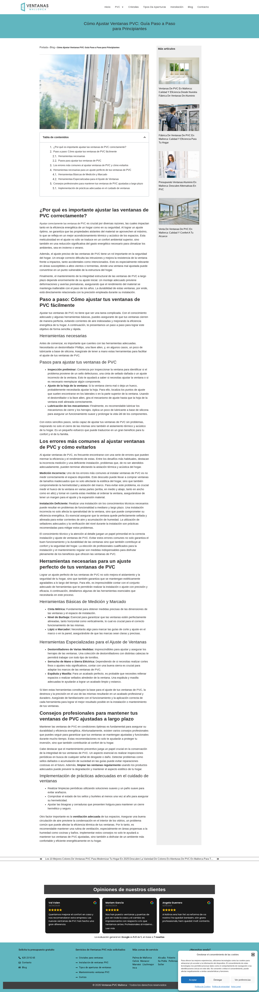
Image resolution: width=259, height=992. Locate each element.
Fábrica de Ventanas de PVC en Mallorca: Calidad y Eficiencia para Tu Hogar (177, 139)
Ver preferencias (243, 980)
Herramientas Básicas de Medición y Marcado (82, 174)
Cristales (133, 7)
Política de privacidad (221, 987)
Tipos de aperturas (154, 7)
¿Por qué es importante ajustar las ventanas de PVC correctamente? (89, 147)
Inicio (107, 7)
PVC (117, 7)
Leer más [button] (110, 928)
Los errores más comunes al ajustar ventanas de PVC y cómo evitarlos (90, 165)
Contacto (203, 7)
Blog (190, 7)
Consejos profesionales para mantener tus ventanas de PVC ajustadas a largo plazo (98, 183)
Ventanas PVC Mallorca (114, 985)
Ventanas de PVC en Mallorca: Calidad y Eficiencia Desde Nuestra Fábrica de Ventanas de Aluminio (178, 92)
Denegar (218, 980)
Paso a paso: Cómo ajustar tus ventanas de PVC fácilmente (85, 151)
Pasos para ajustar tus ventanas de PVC (79, 160)
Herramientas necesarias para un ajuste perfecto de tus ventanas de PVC (92, 170)
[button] (253, 954)
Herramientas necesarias (71, 156)
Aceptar (193, 980)
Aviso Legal (236, 987)
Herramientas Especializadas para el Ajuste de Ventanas (88, 179)
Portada (44, 47)
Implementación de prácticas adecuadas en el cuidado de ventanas (94, 188)
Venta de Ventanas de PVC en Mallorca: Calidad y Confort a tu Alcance (176, 233)
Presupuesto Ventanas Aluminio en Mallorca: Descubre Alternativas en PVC (177, 186)
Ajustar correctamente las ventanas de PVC (63, 223)
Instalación (176, 7)
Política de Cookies (203, 987)
